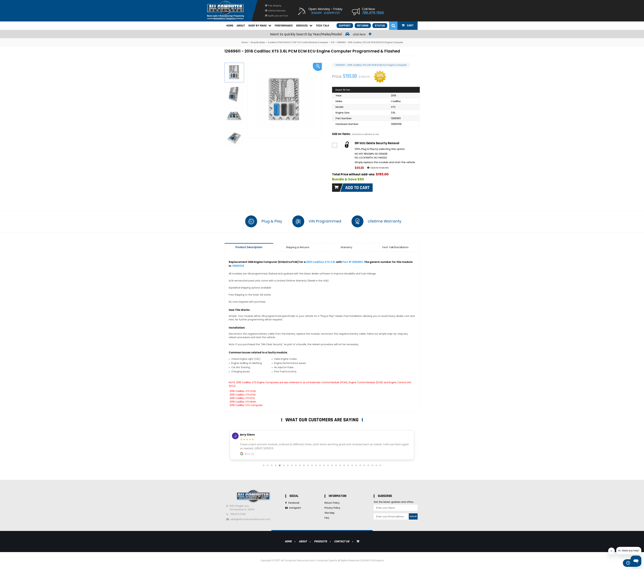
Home (229, 25)
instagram (294, 507)
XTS (333, 42)
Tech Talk (322, 25)
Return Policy (332, 502)
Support (345, 25)
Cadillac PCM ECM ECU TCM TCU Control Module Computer (298, 42)
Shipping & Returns (297, 247)
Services (302, 25)
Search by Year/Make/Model (318, 34)
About (241, 25)
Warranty (346, 247)
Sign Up (413, 516)
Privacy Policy (332, 507)
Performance (284, 25)
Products (320, 541)
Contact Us (341, 541)
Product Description (248, 247)
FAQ (327, 518)
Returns (362, 25)
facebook (293, 502)
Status (380, 25)
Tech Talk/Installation (395, 247)
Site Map (330, 513)
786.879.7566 (373, 13)
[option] (284, 100)
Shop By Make (257, 25)
